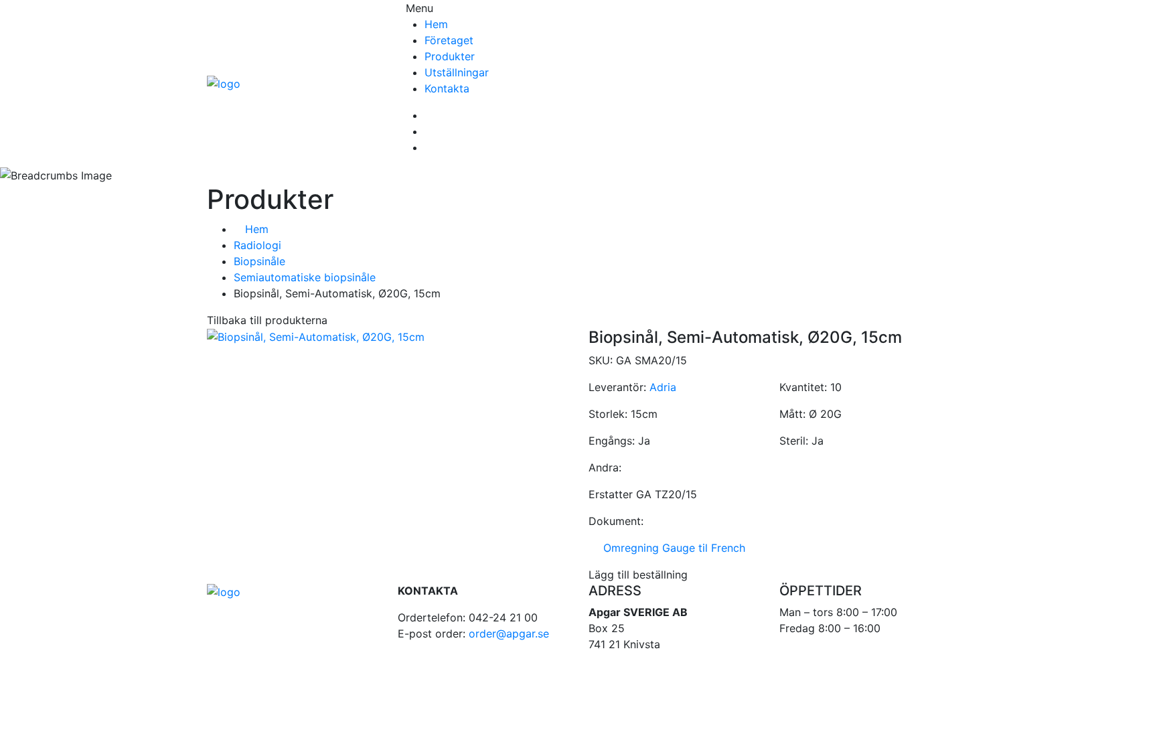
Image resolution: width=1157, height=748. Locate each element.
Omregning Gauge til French (671, 547)
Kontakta (447, 88)
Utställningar (457, 72)
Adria (662, 387)
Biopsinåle (259, 261)
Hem (436, 24)
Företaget (449, 40)
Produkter (450, 56)
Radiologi (257, 245)
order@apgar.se (509, 633)
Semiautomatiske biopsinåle (305, 277)
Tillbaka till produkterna (267, 320)
